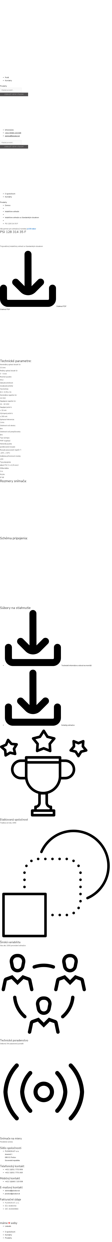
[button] (33, 306)
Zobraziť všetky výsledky (14, 94)
